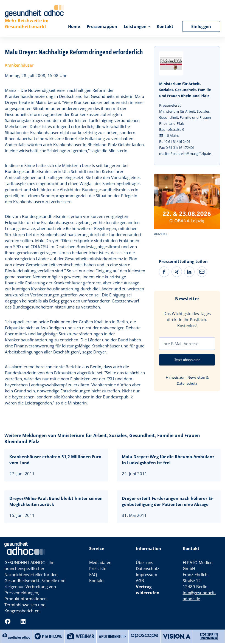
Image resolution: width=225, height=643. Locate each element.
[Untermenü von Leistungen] (149, 26)
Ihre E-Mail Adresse (180, 343)
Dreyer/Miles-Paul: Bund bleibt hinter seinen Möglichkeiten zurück (56, 501)
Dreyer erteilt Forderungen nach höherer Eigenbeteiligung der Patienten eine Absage (167, 501)
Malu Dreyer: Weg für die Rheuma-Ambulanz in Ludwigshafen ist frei (168, 459)
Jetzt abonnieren (187, 360)
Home (74, 26)
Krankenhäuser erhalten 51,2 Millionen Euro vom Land (55, 459)
